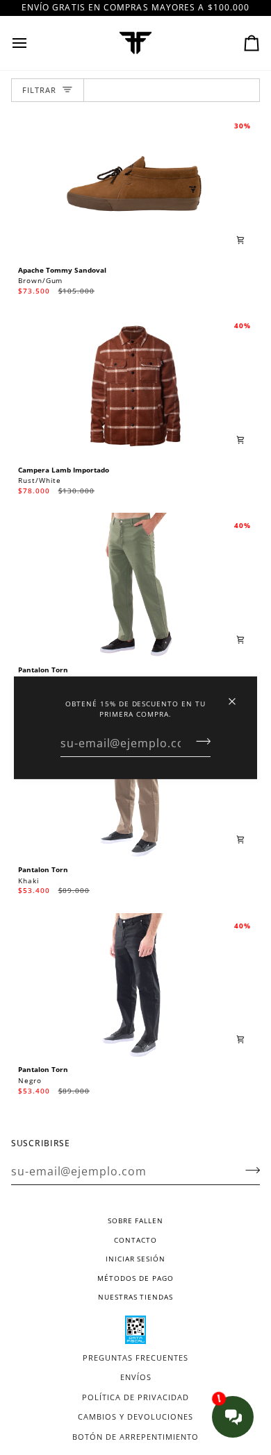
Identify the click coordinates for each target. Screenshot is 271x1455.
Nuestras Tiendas (135, 1297)
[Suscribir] (199, 742)
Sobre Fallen (135, 1220)
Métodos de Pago (135, 1278)
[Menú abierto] (32, 43)
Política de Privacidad (135, 1397)
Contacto (135, 1240)
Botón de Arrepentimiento (135, 1436)
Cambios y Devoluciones (135, 1416)
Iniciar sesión (135, 1258)
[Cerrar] (238, 695)
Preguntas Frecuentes (135, 1357)
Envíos (135, 1377)
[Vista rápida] (240, 240)
